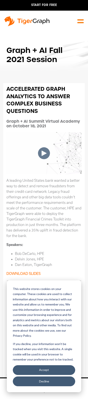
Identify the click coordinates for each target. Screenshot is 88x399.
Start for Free (44, 5)
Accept (44, 370)
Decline (44, 381)
